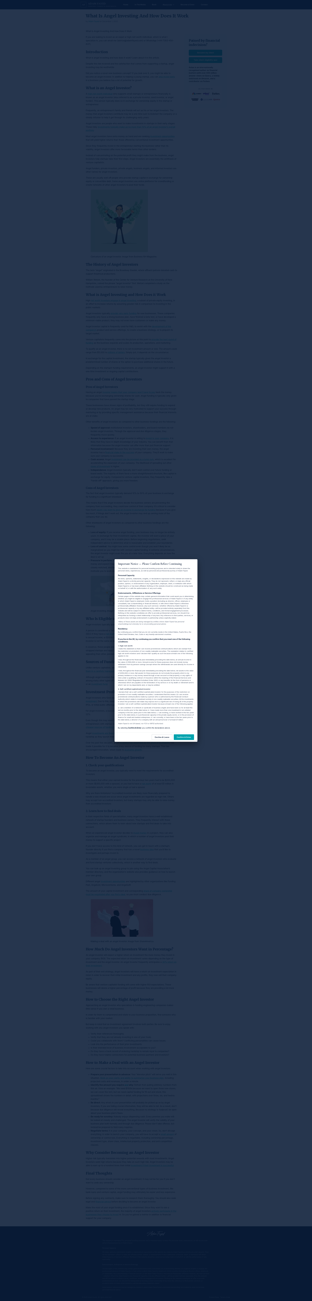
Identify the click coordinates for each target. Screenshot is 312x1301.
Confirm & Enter (184, 737)
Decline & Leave (162, 737)
